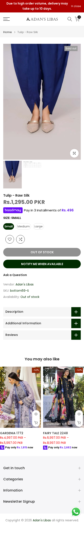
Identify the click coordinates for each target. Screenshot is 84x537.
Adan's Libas (25, 284)
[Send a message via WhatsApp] (76, 512)
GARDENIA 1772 (11, 433)
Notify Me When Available (42, 264)
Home (7, 32)
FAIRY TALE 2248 (55, 433)
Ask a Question (15, 275)
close (77, 6)
